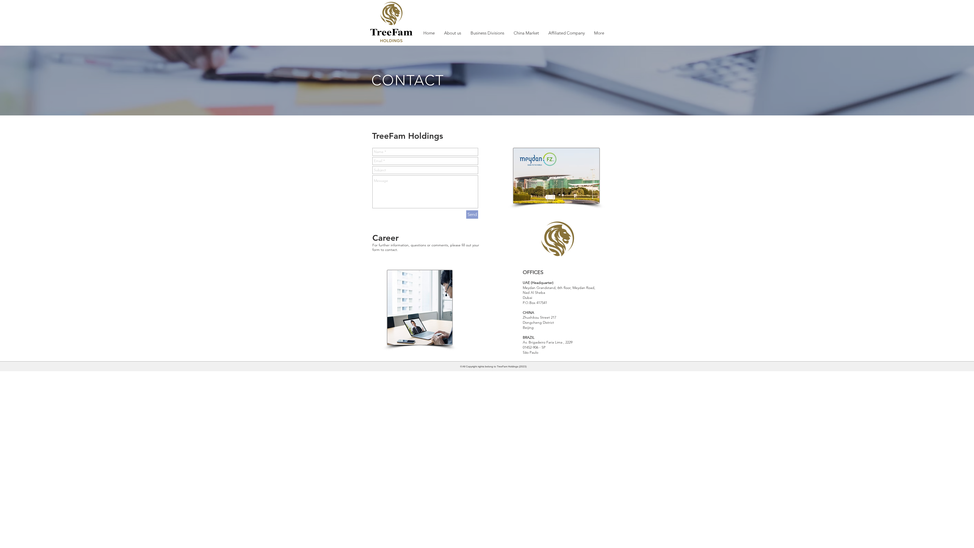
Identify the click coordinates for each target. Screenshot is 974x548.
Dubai (527, 297)
